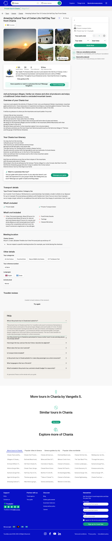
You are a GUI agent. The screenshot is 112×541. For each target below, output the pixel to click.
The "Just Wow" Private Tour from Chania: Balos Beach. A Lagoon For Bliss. (82, 459)
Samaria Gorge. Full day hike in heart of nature (82, 473)
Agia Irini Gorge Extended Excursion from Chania (14, 477)
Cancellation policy (103, 534)
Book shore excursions (95, 3)
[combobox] (99, 40)
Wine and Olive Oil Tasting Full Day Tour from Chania (48, 459)
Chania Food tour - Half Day (98, 477)
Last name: (86, 507)
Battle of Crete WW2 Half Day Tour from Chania (48, 473)
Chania (21, 13)
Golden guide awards (49, 499)
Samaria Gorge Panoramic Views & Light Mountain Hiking (98, 464)
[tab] (14, 450)
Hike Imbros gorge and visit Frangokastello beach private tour (31, 482)
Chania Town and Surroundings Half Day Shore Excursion (14, 455)
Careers (45, 509)
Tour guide (30, 499)
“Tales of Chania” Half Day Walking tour (48, 477)
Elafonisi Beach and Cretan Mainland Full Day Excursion (65, 455)
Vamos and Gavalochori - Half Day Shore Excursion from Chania (48, 482)
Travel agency (31, 496)
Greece (13, 13)
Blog (44, 496)
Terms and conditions (81, 534)
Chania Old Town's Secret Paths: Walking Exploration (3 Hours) (65, 468)
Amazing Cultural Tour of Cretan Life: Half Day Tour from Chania (14, 482)
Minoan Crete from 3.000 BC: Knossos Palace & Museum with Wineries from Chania (65, 459)
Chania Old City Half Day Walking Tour (82, 455)
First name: (86, 501)
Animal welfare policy (49, 506)
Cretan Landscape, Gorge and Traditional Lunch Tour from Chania (82, 464)
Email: (84, 514)
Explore (72, 3)
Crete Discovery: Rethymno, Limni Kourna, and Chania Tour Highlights (82, 468)
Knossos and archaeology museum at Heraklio (98, 468)
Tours (7, 13)
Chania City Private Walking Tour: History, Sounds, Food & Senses (31, 455)
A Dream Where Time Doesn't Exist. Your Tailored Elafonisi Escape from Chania (14, 464)
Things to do (81, 3)
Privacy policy (92, 534)
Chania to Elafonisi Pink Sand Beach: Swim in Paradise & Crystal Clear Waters (65, 477)
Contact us (7, 499)
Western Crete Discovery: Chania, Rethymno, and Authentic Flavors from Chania (65, 482)
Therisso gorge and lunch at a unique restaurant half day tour (31, 477)
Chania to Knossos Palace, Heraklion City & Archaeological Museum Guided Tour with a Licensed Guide (65, 464)
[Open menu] (106, 3)
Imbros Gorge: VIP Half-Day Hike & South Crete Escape (98, 473)
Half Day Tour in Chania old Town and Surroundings (31, 473)
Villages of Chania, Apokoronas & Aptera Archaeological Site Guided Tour (14, 459)
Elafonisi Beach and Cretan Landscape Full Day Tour (31, 459)
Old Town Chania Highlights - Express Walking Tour (31, 464)
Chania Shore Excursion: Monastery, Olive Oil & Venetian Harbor (48, 468)
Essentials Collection (49, 503)
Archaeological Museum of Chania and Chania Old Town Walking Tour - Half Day (65, 473)
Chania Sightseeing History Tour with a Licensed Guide (82, 477)
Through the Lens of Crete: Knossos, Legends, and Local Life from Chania (98, 459)
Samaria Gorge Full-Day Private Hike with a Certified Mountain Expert (14, 473)
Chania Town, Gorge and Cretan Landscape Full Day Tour (31, 468)
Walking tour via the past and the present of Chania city (98, 455)
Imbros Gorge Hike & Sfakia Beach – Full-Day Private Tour (14, 468)
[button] (20, 45)
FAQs (5, 496)
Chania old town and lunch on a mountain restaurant (48, 455)
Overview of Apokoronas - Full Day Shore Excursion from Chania (48, 464)
